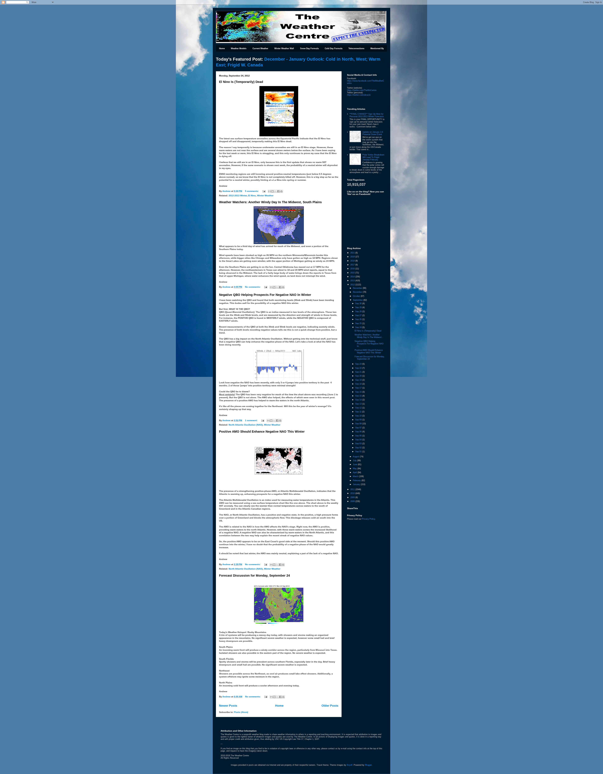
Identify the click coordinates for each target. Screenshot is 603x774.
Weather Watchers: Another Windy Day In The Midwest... (369, 336)
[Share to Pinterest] (281, 191)
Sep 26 (358, 319)
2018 (352, 261)
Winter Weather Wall (284, 48)
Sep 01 (358, 451)
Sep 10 (358, 416)
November (358, 292)
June (355, 464)
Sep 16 (358, 392)
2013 (352, 280)
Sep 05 (358, 436)
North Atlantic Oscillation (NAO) (246, 425)
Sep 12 (358, 408)
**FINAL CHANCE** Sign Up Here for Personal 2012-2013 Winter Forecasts (367, 115)
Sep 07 (358, 427)
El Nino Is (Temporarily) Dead (241, 82)
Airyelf (349, 765)
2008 (352, 501)
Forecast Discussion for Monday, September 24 (254, 575)
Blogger (368, 765)
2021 (352, 253)
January (357, 484)
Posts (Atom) (241, 712)
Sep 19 (358, 380)
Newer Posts (228, 705)
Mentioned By (377, 48)
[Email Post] (263, 191)
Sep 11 (358, 411)
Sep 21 (358, 372)
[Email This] (269, 191)
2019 (352, 256)
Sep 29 (358, 307)
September (358, 300)
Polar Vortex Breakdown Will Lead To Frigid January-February (373, 157)
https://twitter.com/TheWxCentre (361, 90)
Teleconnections (356, 48)
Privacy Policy (368, 519)
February (357, 480)
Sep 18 (358, 384)
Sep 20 (358, 376)
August (356, 456)
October (357, 296)
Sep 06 (358, 431)
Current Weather (260, 48)
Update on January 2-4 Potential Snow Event (372, 133)
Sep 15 (358, 396)
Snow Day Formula (309, 48)
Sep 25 (358, 323)
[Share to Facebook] (278, 191)
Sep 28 (358, 311)
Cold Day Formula (333, 48)
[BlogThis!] (272, 191)
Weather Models (238, 48)
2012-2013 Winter (238, 195)
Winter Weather (265, 195)
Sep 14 (358, 400)
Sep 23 (358, 364)
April (355, 472)
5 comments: (252, 191)
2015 (352, 273)
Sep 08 (358, 423)
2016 (352, 268)
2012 (352, 284)
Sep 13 (358, 404)
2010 (352, 493)
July (355, 460)
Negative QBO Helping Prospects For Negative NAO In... (369, 343)
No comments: (253, 287)
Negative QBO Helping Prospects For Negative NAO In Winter (265, 294)
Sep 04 (358, 439)
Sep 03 (358, 443)
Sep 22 (358, 368)
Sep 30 (358, 303)
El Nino (252, 195)
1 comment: (251, 420)
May (355, 468)
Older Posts (329, 705)
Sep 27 (358, 315)
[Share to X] (275, 191)
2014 (352, 276)
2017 (352, 264)
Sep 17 (358, 388)
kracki (359, 95)
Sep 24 (358, 327)
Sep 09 (358, 419)
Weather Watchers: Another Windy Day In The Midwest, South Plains (270, 202)
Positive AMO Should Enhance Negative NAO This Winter (262, 431)
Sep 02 (358, 447)
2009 (352, 497)
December (358, 288)
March (356, 476)
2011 (352, 489)
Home (222, 48)
